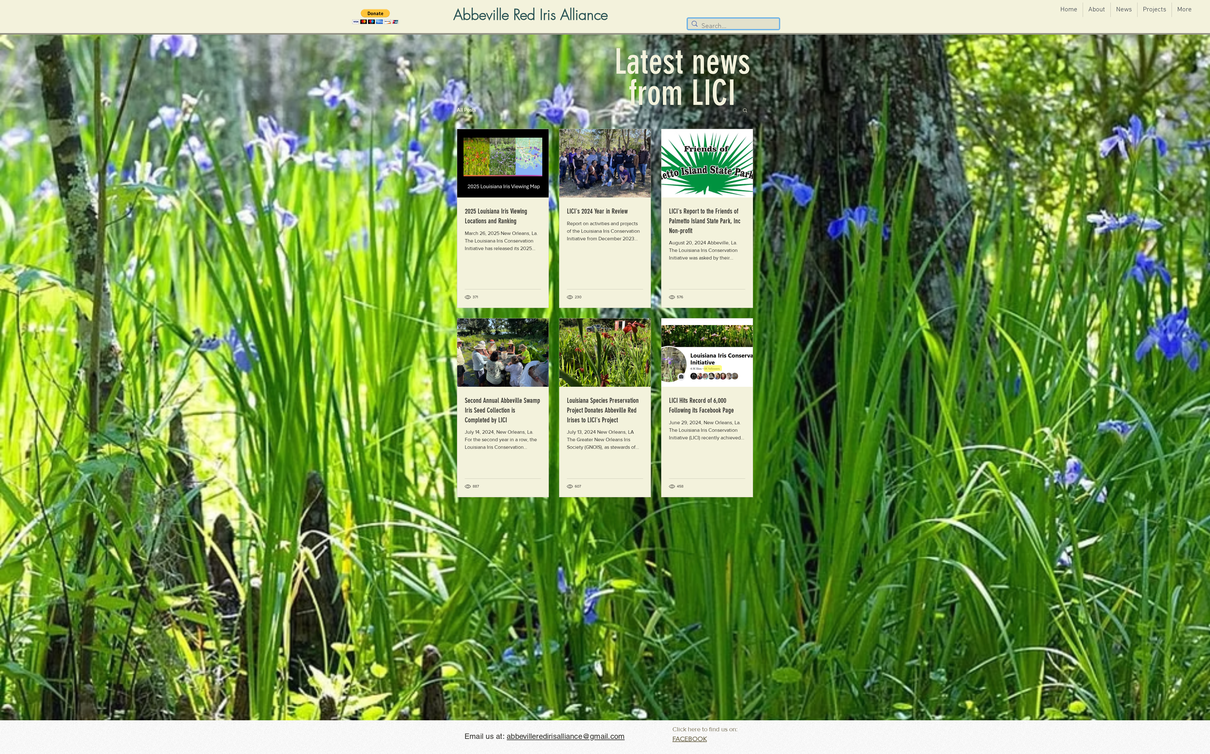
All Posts (466, 109)
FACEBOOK (689, 739)
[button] (375, 16)
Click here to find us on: (705, 729)
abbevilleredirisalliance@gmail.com (566, 736)
